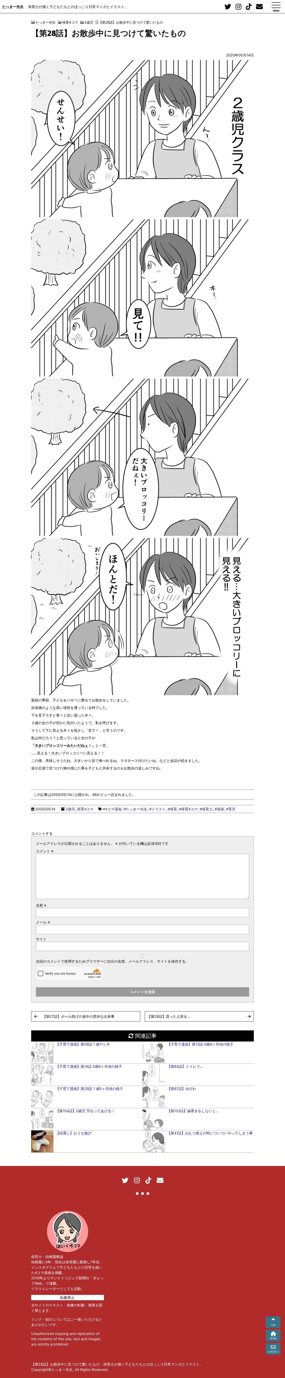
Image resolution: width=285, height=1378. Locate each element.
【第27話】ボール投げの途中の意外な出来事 (78, 1016)
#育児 (230, 809)
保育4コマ (85, 809)
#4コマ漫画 (112, 809)
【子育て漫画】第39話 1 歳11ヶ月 (83, 1044)
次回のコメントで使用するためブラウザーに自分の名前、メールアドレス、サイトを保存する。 (112, 961)
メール (43, 922)
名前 (41, 905)
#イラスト (157, 809)
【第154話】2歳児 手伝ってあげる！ (85, 1111)
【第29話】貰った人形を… (168, 1016)
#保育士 (206, 809)
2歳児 (70, 809)
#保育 (172, 809)
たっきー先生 (13, 6)
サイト (41, 939)
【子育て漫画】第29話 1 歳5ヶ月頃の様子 (89, 1088)
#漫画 (219, 809)
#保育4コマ (188, 809)
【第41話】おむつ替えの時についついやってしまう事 (210, 1133)
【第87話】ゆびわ (181, 1088)
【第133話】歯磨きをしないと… (193, 1111)
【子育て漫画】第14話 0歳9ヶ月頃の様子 (89, 1066)
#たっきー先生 (135, 809)
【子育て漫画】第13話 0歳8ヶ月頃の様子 (200, 1044)
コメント (44, 851)
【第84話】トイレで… (185, 1066)
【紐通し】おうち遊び (73, 1133)
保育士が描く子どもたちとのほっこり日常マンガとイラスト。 (78, 6)
